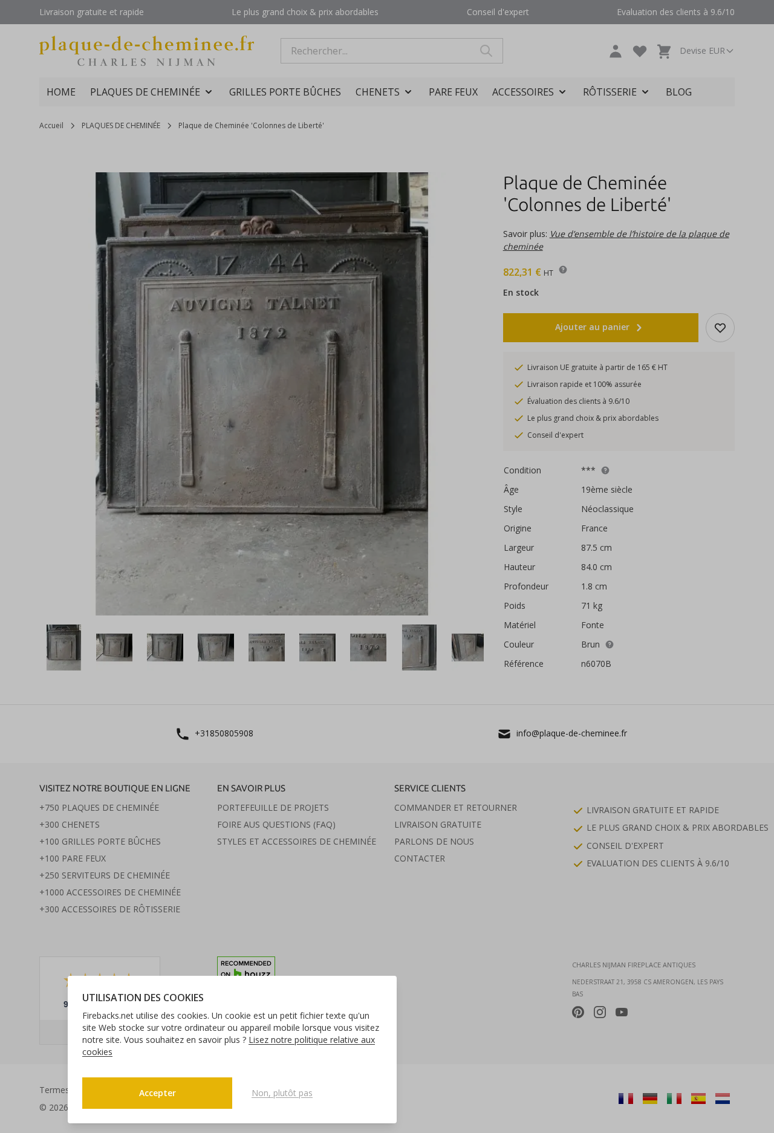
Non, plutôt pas (282, 1093)
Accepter (157, 1093)
